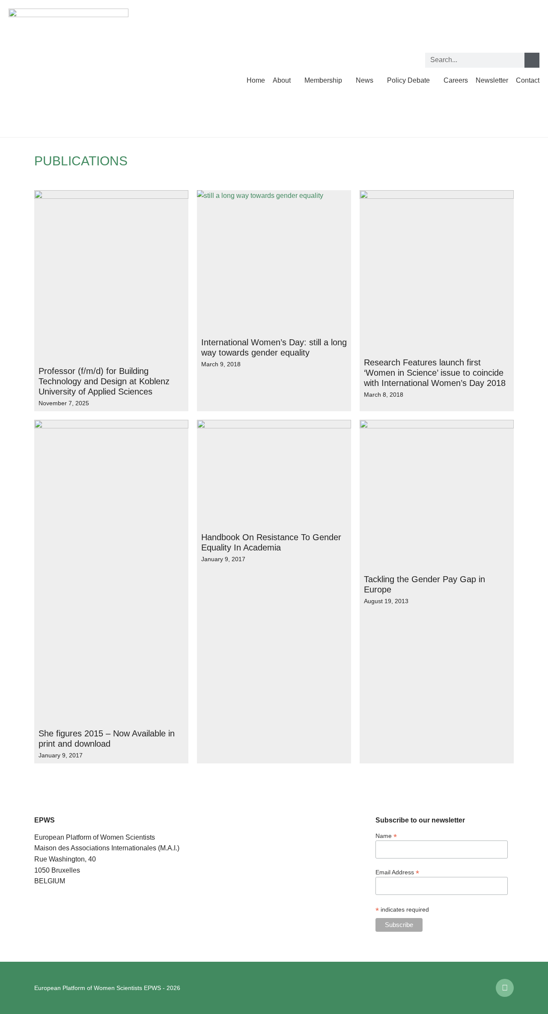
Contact (527, 80)
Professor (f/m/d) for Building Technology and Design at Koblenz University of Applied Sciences (104, 381)
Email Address (397, 872)
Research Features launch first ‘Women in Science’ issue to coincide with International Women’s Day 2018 (435, 373)
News (364, 80)
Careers (456, 80)
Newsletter (492, 80)
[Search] (531, 60)
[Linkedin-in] (505, 988)
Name (386, 835)
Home (256, 80)
